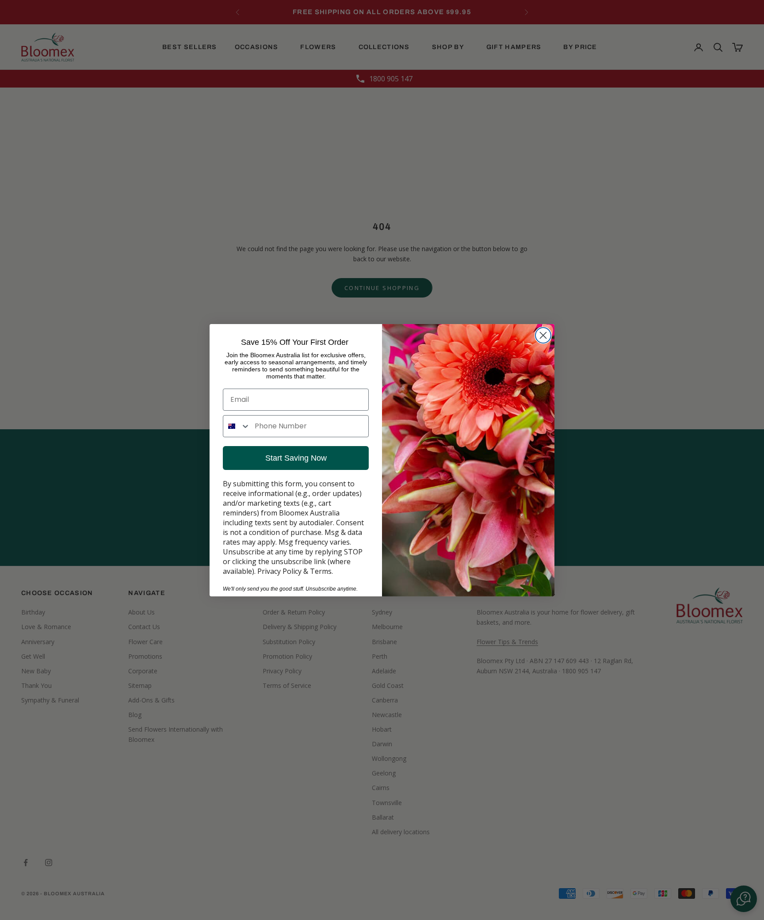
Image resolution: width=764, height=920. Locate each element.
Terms (321, 571)
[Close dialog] (543, 335)
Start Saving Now (296, 458)
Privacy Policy (279, 571)
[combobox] (236, 426)
